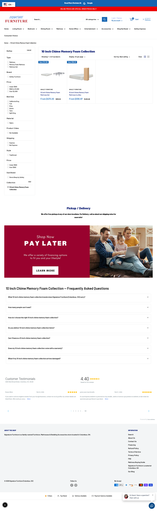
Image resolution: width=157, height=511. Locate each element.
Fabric (11, 123)
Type (9, 57)
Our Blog (131, 471)
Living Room (17, 29)
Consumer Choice (11, 36)
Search (131, 434)
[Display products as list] (148, 57)
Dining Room (45, 29)
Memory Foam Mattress (17, 64)
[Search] (104, 19)
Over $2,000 (13, 91)
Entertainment (89, 29)
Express (12, 143)
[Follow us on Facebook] (71, 485)
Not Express (13, 145)
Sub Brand (11, 172)
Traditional (12, 155)
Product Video (13, 128)
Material (10, 118)
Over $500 (12, 167)
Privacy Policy (133, 455)
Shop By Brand (122, 29)
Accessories (106, 29)
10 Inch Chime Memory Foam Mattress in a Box (79, 93)
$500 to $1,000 (14, 89)
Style (9, 150)
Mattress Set (13, 67)
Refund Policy (133, 448)
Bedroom (31, 29)
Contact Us (132, 441)
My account (116, 20)
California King (14, 101)
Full (10, 104)
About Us (131, 438)
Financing (132, 445)
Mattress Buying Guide (136, 462)
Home (6, 29)
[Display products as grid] (145, 57)
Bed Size (10, 96)
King (10, 106)
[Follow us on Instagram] (75, 485)
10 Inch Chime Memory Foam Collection (23, 43)
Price (9, 82)
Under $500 (13, 87)
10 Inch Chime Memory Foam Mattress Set (50, 93)
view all (29, 50)
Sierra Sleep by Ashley (16, 177)
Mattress (59, 29)
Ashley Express (140, 29)
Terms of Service (134, 452)
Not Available (13, 133)
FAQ (129, 459)
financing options (25, 343)
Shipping (10, 138)
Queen (11, 108)
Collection (11, 182)
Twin (11, 111)
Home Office (73, 29)
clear (29, 181)
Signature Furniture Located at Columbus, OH (139, 467)
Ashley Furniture (15, 77)
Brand (9, 72)
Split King (12, 113)
